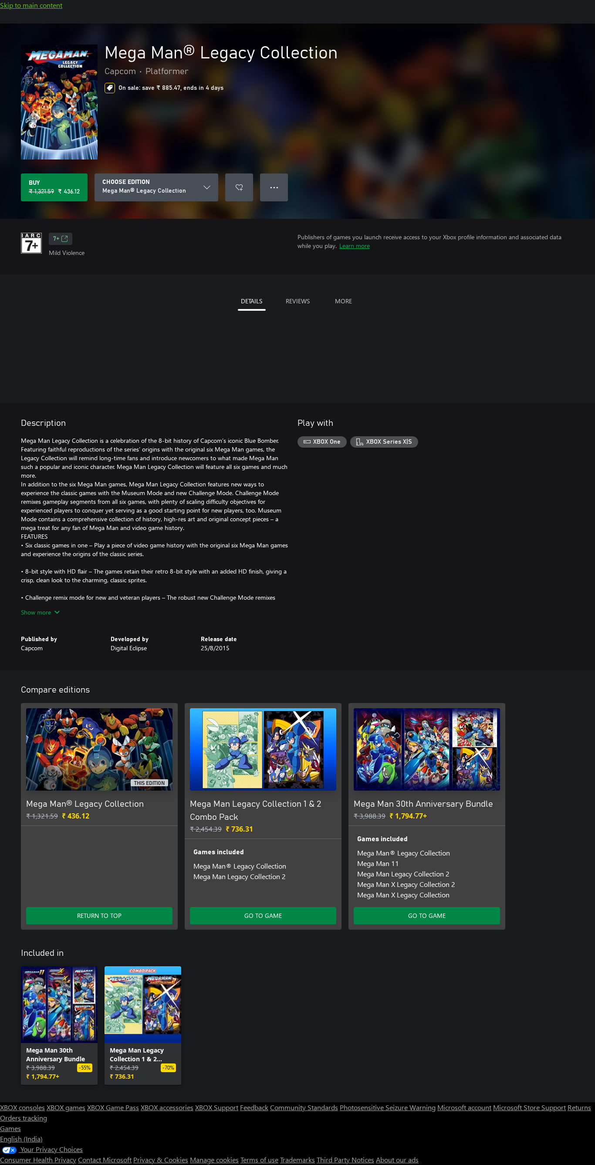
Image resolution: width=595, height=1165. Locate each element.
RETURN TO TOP (99, 915)
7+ (56, 239)
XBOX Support (216, 1107)
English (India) (21, 1138)
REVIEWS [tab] (298, 301)
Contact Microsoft (105, 1159)
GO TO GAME (263, 915)
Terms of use (259, 1159)
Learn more (354, 245)
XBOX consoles (22, 1107)
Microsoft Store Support (529, 1107)
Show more (36, 612)
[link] (59, 1025)
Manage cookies (214, 1159)
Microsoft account (464, 1107)
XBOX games (66, 1107)
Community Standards (304, 1107)
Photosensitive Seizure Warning (388, 1107)
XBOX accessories (167, 1107)
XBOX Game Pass (113, 1107)
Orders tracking (23, 1117)
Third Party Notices (345, 1159)
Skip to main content (31, 5)
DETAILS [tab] (251, 301)
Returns (579, 1107)
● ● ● (274, 187)
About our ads (397, 1159)
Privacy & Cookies (160, 1159)
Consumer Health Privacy (38, 1159)
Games (10, 1128)
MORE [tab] (343, 301)
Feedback (254, 1107)
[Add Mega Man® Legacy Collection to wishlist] (239, 187)
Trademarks (297, 1159)
